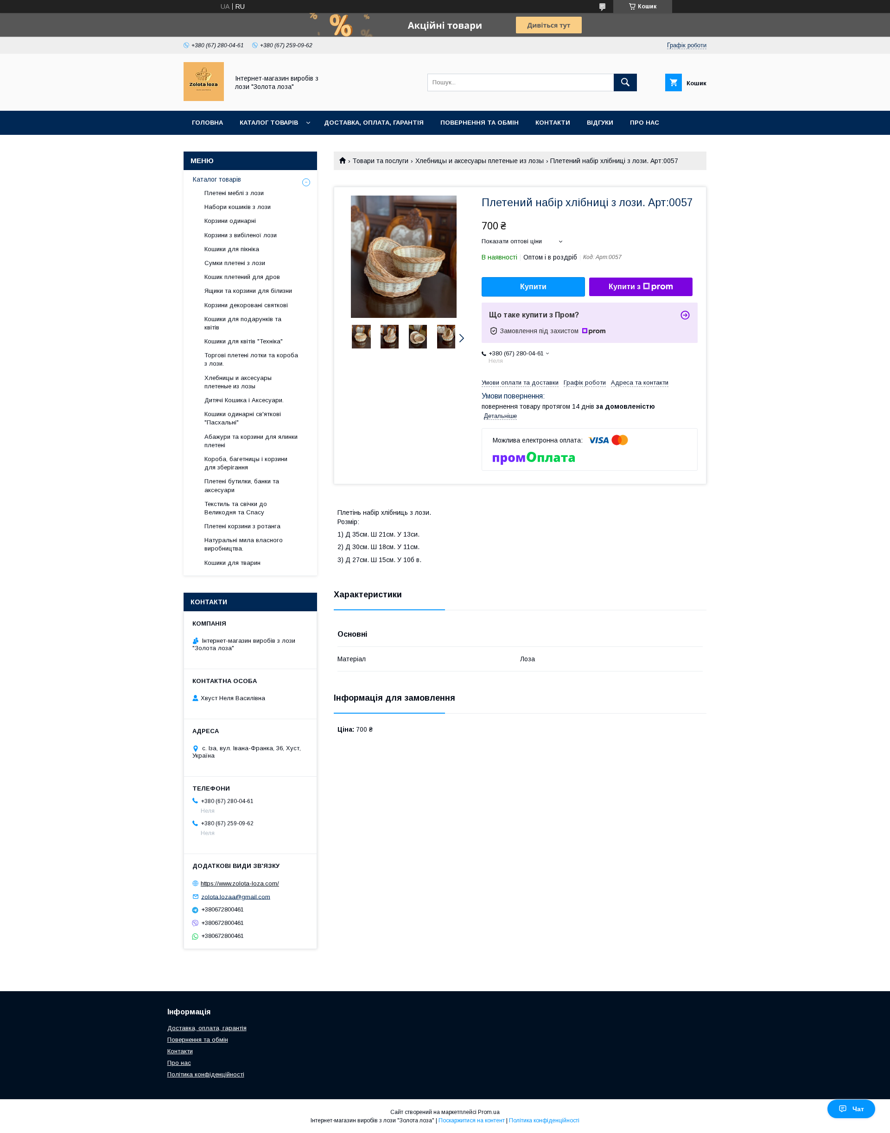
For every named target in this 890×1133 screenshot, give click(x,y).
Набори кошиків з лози (237, 206)
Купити (533, 287)
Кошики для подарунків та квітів (242, 323)
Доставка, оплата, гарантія (374, 122)
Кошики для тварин (232, 562)
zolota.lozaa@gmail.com (235, 896)
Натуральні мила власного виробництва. (243, 544)
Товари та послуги (380, 161)
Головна (207, 122)
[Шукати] (625, 82)
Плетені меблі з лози (234, 193)
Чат (858, 1109)
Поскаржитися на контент (472, 1120)
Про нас (644, 122)
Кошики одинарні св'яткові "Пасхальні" (242, 418)
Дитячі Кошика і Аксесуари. (244, 400)
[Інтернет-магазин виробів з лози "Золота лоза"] (204, 98)
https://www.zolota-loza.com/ (240, 883)
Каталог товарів (269, 122)
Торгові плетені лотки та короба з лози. (251, 359)
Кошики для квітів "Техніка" (243, 341)
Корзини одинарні (230, 220)
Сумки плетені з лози (234, 263)
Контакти (552, 122)
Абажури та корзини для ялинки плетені (251, 441)
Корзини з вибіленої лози (240, 235)
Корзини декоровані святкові (246, 305)
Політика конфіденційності (205, 1074)
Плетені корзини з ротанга (242, 526)
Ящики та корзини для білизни (248, 290)
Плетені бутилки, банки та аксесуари (241, 485)
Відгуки (600, 122)
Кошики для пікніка (231, 249)
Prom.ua (489, 1112)
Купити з (625, 287)
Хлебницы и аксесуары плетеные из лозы (479, 161)
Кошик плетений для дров (242, 276)
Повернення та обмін (479, 122)
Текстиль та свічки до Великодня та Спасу (235, 508)
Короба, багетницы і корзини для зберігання (245, 463)
